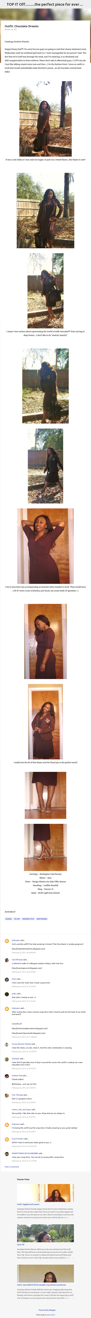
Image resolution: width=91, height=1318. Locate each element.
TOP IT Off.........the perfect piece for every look (48, 4)
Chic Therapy (17, 1095)
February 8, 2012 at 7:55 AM (24, 1001)
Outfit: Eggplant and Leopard (28, 1204)
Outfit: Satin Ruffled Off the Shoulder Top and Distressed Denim (41, 1285)
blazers (9, 919)
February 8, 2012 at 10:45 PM (24, 1146)
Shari (14, 979)
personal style (28, 919)
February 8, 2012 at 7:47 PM (24, 1117)
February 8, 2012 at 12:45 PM (24, 1051)
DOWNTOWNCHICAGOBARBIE (25, 1153)
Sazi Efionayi (17, 959)
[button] (6, 34)
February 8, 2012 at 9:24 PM (24, 1131)
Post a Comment (12, 1166)
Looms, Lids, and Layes (21, 1109)
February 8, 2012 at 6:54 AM (24, 972)
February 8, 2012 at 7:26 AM (24, 986)
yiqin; (14, 993)
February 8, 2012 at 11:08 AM (24, 1037)
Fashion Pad (17, 1075)
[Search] (87, 4)
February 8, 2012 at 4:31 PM (24, 1068)
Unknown (16, 940)
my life (17, 919)
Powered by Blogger (47, 1310)
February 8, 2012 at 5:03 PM (24, 1087)
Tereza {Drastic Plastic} (21, 1044)
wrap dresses (42, 919)
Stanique (15, 1058)
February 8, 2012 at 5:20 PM (24, 1102)
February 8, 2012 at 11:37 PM (24, 1161)
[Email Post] (6, 916)
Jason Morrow (51, 1315)
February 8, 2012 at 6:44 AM (24, 952)
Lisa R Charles (17, 1138)
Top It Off (20, 1244)
